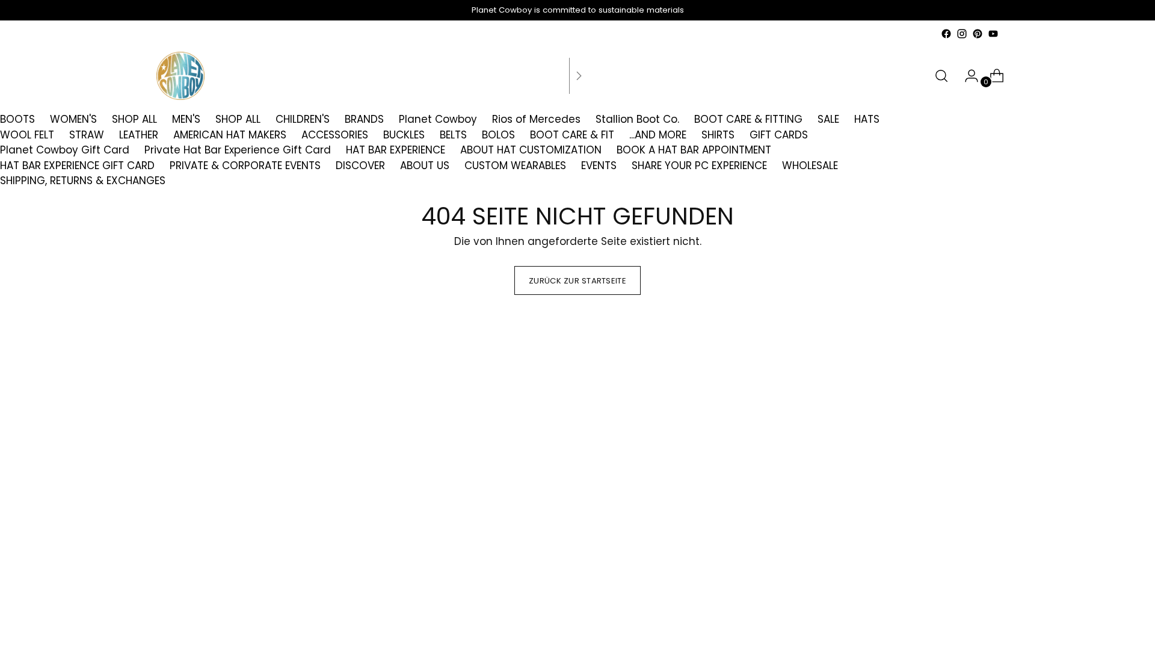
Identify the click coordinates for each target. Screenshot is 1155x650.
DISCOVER (360, 165)
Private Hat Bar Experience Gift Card (237, 150)
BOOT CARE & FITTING (748, 119)
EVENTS (599, 165)
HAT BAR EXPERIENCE (395, 150)
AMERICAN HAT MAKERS (229, 135)
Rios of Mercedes (536, 119)
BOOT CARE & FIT (572, 135)
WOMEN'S (73, 119)
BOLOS (498, 135)
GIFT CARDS (779, 135)
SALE (828, 119)
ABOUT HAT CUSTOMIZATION (531, 150)
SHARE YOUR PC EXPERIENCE (699, 165)
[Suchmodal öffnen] (941, 76)
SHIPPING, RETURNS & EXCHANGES (82, 180)
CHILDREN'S (303, 119)
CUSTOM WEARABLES (515, 165)
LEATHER (138, 135)
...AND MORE (657, 135)
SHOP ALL (134, 119)
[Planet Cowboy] (180, 76)
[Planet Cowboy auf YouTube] (993, 33)
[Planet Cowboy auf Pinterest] (977, 33)
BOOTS (17, 119)
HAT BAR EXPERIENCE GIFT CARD (77, 165)
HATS (866, 119)
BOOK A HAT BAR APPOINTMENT (694, 150)
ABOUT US (424, 165)
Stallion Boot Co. (637, 119)
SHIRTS (718, 135)
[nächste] (579, 76)
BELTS (453, 135)
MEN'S (186, 119)
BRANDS (364, 119)
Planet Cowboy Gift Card (64, 150)
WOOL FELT (27, 135)
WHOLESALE (810, 165)
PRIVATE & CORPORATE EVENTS (245, 165)
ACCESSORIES (334, 135)
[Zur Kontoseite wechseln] (967, 76)
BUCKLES (404, 135)
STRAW (86, 135)
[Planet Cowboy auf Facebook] (946, 33)
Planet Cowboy (438, 119)
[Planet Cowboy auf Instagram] (961, 33)
